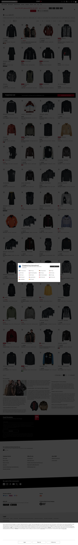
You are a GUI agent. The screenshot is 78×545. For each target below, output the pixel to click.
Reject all (39, 542)
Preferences (53, 542)
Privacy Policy (64, 528)
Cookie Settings (42, 528)
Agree (25, 542)
